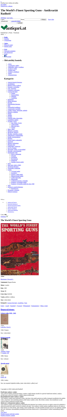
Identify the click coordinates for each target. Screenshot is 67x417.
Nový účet (51, 19)
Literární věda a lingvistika (15, 118)
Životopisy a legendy (13, 190)
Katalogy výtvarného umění (19, 182)
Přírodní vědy (11, 145)
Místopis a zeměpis (13, 131)
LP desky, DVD (12, 121)
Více (2, 412)
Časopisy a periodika (13, 87)
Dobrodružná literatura (14, 104)
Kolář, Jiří (3, 377)
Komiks (10, 116)
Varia (9, 185)
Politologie (14, 160)
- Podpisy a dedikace (13, 72)
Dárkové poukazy (13, 191)
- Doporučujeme (12, 75)
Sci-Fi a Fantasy (12, 148)
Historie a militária (13, 112)
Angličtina (14, 98)
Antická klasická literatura (15, 82)
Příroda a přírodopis (13, 143)
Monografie (14, 179)
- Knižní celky (12, 70)
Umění (9, 170)
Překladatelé (26, 306)
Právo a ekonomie (16, 154)
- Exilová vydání (12, 68)
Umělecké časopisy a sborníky (19, 181)
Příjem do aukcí (8, 45)
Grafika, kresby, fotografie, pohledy (17, 110)
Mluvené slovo (15, 126)
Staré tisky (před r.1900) (14, 165)
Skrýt (5, 412)
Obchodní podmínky (10, 51)
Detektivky (11, 99)
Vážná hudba (14, 124)
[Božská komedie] (4, 348)
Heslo (22, 19)
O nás (5, 54)
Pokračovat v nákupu (6, 6)
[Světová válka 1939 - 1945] (4, 324)
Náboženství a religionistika (15, 135)
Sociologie (14, 157)
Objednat (3, 216)
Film (9, 106)
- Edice (10, 64)
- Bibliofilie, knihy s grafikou (16, 67)
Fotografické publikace (14, 107)
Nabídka (6, 39)
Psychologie (14, 159)
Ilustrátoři (13, 306)
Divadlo (10, 102)
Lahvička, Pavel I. (6, 327)
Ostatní (13, 93)
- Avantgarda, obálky (13, 65)
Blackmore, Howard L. (7, 279)
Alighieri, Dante (5, 351)
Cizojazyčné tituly (13, 91)
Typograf (19, 306)
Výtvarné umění (15, 171)
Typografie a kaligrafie (14, 168)
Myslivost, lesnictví (13, 132)
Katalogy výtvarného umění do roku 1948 (22, 184)
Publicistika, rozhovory (14, 146)
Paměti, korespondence (14, 137)
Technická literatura (13, 166)
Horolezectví (14, 188)
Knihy (2, 306)
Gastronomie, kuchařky (14, 109)
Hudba (9, 113)
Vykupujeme (7, 40)
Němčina (13, 96)
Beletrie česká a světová (14, 85)
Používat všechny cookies (8, 415)
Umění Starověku (16, 177)
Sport (9, 163)
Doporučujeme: (8, 309)
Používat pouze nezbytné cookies (10, 414)
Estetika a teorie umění (17, 162)
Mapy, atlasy (11, 129)
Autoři (7, 306)
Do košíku (3, 4)
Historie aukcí (8, 46)
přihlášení (3, 18)
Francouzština (15, 95)
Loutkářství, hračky (13, 120)
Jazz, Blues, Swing (16, 123)
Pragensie (10, 141)
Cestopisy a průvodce (14, 90)
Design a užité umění (17, 174)
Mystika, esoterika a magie (15, 134)
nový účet (10, 18)
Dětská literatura (12, 101)
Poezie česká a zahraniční (15, 140)
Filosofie (13, 156)
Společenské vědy (13, 152)
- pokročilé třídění (16, 21)
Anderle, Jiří (5, 353)
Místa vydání (44, 306)
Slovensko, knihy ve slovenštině (16, 149)
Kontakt (9, 56)
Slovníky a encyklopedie (14, 151)
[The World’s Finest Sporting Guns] (20, 275)
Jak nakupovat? (8, 52)
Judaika (10, 115)
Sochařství (14, 173)
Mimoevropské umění (17, 176)
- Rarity (10, 73)
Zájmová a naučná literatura (15, 187)
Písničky (10, 138)
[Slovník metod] (4, 374)
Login (2, 19)
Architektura (11, 84)
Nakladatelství (35, 306)
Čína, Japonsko (12, 88)
